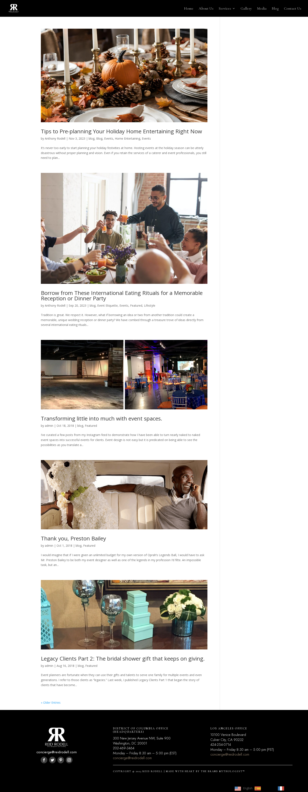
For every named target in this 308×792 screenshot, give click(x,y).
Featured (136, 305)
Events (146, 138)
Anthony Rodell (55, 138)
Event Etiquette (107, 305)
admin (49, 426)
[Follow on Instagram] (69, 760)
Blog (275, 9)
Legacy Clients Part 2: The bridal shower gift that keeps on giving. (123, 658)
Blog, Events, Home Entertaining (118, 138)
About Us (206, 9)
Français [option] (292, 788)
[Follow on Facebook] (44, 760)
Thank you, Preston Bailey (73, 538)
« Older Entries (51, 703)
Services (225, 9)
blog (91, 138)
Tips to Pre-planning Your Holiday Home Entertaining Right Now (121, 131)
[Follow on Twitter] (52, 760)
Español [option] (268, 788)
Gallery (246, 9)
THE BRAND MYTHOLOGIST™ (223, 771)
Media (262, 9)
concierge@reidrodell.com (132, 757)
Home (188, 9)
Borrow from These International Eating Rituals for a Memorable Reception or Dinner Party (122, 295)
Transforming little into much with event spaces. (101, 418)
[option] (264, 788)
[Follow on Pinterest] (60, 760)
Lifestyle (149, 305)
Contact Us (292, 9)
